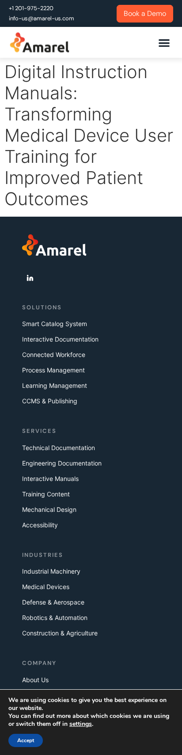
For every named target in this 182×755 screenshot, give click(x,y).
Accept (25, 740)
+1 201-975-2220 (31, 8)
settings (80, 724)
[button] (164, 43)
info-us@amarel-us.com (41, 18)
